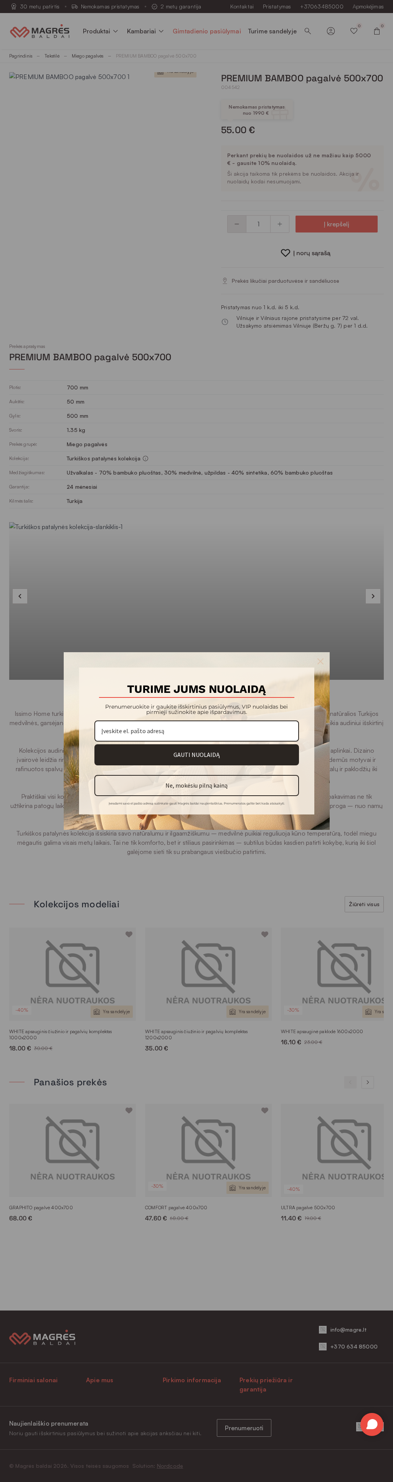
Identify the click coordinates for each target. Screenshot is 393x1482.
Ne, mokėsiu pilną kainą (196, 785)
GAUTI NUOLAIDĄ (196, 754)
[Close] (320, 661)
